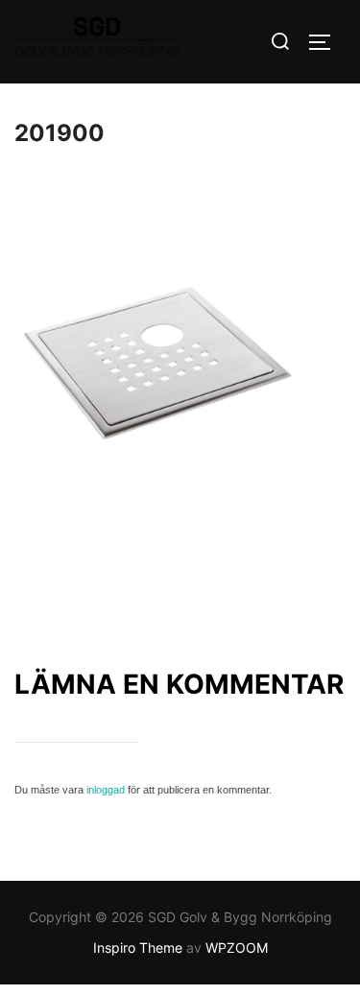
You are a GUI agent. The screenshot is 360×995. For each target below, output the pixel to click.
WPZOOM (236, 947)
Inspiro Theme (137, 947)
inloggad (105, 789)
